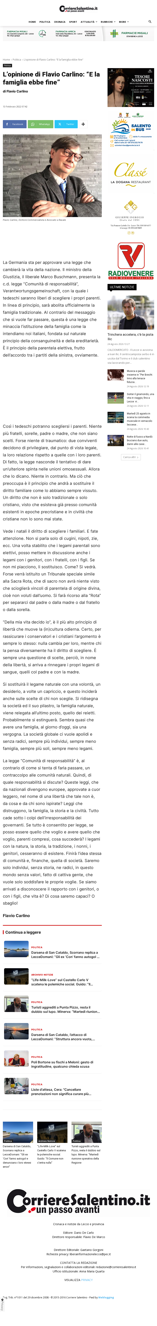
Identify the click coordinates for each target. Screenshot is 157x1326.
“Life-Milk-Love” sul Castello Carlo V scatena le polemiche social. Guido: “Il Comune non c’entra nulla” (51, 1154)
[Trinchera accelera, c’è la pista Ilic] (131, 312)
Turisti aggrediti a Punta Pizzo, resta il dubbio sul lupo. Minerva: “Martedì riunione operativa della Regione (86, 1154)
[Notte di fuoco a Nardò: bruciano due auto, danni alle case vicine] (116, 440)
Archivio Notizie (46, 1141)
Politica (17, 59)
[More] (83, 124)
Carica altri (129, 457)
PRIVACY (87, 1280)
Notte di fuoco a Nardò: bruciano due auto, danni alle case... (140, 440)
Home (6, 59)
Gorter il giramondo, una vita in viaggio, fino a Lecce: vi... (140, 398)
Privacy (2, 1306)
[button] (150, 22)
